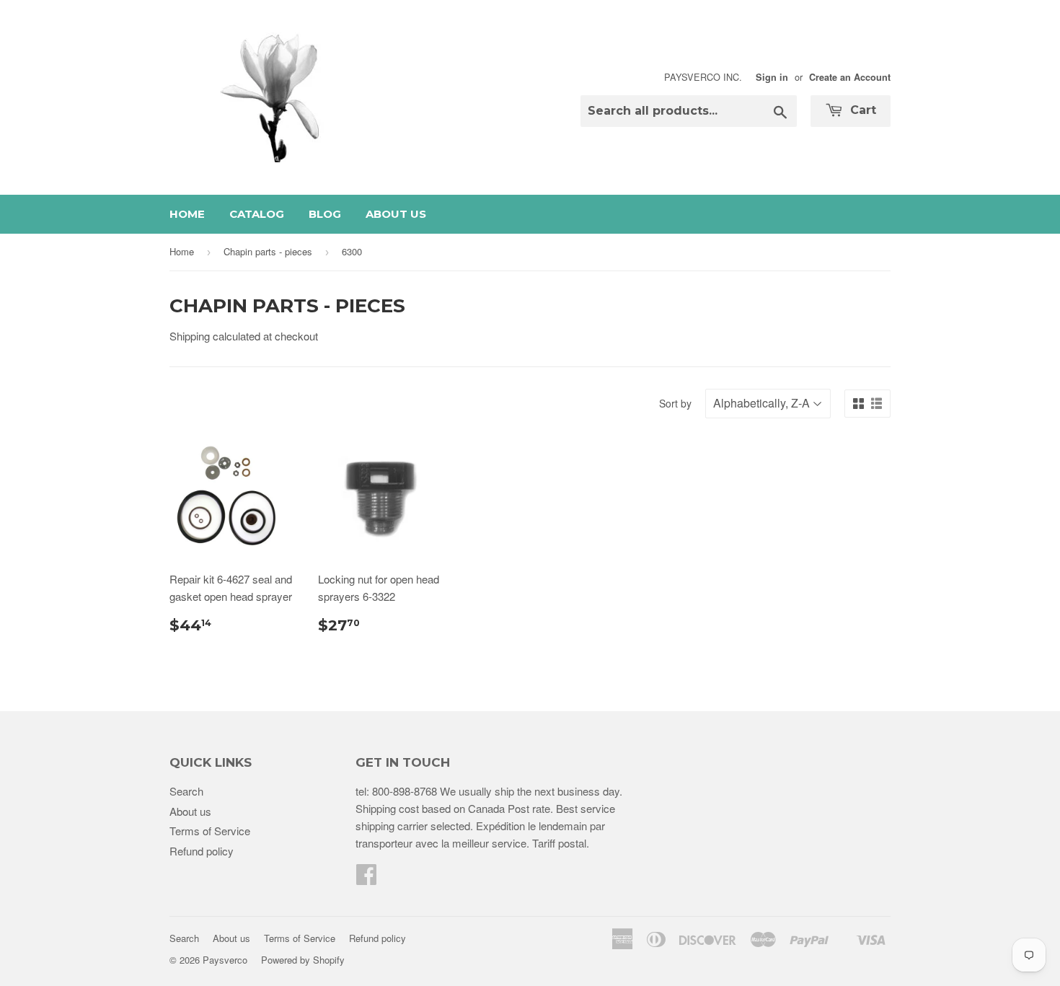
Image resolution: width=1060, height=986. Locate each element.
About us (396, 214)
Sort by (675, 403)
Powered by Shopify (303, 960)
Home (187, 214)
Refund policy (201, 850)
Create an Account (850, 77)
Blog (325, 214)
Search (186, 790)
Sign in (772, 77)
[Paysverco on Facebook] (366, 878)
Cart (861, 110)
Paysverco (225, 960)
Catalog (256, 214)
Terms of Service (209, 830)
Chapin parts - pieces (268, 251)
